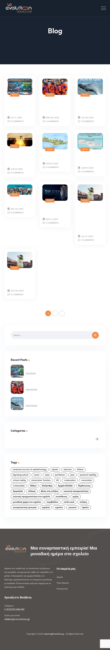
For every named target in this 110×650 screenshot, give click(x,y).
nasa (47, 475)
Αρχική (60, 577)
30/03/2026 (31, 390)
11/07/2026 (31, 373)
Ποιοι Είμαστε (63, 583)
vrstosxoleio (19, 485)
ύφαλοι (85, 507)
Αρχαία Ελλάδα (65, 485)
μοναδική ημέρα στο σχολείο (27, 502)
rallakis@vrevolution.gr (17, 619)
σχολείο (59, 507)
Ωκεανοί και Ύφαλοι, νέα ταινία (88, 106)
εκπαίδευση (61, 496)
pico (72, 475)
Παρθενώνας (84, 485)
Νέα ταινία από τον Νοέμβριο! (54, 210)
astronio (68, 469)
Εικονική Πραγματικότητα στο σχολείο (20, 279)
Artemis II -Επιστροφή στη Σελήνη (52, 106)
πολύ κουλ (69, 502)
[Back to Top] (104, 645)
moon (36, 475)
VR (57, 480)
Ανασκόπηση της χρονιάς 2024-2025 (18, 157)
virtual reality (19, 480)
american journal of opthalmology (29, 469)
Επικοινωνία (62, 588)
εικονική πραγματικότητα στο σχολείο (31, 496)
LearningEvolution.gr (54, 634)
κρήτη (75, 496)
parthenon (60, 475)
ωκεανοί (72, 507)
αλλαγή (32, 491)
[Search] (96, 335)
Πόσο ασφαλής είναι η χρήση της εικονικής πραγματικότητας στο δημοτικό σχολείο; (92, 218)
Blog (14, 95)
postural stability (88, 475)
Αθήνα (33, 485)
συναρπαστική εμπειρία (25, 507)
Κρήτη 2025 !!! (54, 156)
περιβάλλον (52, 502)
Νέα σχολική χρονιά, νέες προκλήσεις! (17, 106)
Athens (80, 469)
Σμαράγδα (18, 491)
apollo (55, 469)
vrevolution (86, 480)
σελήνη (83, 502)
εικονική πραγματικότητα (76, 491)
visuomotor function (41, 480)
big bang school (20, 475)
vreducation (70, 480)
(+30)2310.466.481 (14, 609)
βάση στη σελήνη (49, 491)
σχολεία (46, 507)
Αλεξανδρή (47, 485)
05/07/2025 (31, 406)
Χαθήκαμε (15, 202)
